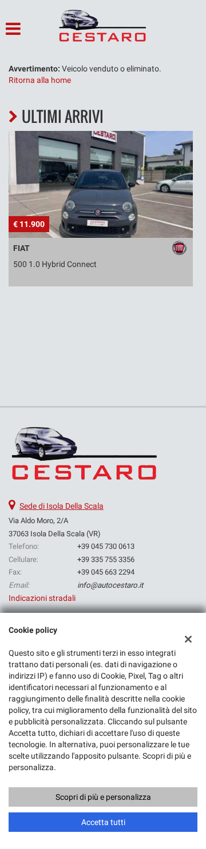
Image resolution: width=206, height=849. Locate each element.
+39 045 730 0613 (105, 546)
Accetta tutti (103, 822)
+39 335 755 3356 (105, 559)
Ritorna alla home (40, 80)
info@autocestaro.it (110, 585)
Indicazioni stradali (42, 598)
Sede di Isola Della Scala (61, 506)
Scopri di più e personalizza (103, 797)
